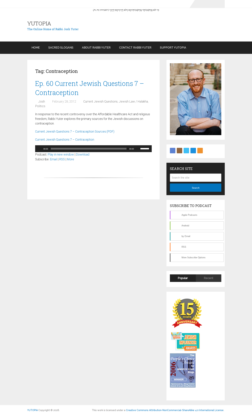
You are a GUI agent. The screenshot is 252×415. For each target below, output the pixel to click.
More (70, 159)
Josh (41, 101)
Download (82, 154)
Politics (40, 106)
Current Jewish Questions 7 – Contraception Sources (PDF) (74, 131)
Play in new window (61, 154)
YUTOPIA (39, 23)
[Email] (193, 150)
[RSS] (200, 150)
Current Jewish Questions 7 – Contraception (64, 139)
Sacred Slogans (60, 47)
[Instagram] (179, 150)
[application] (93, 148)
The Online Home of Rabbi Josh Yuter (53, 29)
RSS (62, 159)
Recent (208, 278)
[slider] (145, 148)
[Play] (39, 148)
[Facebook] (172, 150)
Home (36, 47)
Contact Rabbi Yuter (135, 47)
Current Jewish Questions (100, 101)
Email (53, 159)
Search (196, 187)
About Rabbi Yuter (96, 47)
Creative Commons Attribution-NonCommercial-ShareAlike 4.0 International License (175, 410)
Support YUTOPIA (173, 47)
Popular (183, 278)
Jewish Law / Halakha (133, 101)
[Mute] (137, 148)
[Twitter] (186, 150)
